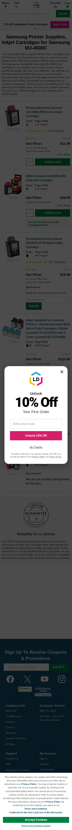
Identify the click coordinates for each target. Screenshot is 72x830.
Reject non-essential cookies (36, 825)
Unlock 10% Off (36, 435)
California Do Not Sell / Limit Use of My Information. (36, 812)
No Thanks (36, 447)
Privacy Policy (29, 784)
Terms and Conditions (35, 809)
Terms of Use (55, 457)
